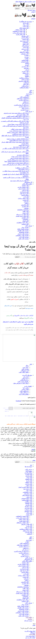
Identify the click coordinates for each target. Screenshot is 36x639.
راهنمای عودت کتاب (23, 381)
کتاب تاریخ (26, 23)
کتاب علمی (25, 211)
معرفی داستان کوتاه (23, 229)
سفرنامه (26, 68)
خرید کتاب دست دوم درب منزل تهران (18, 163)
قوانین (27, 95)
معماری (26, 55)
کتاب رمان (26, 24)
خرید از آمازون (25, 110)
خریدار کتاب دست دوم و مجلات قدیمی (18, 159)
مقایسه (30, 619)
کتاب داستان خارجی (23, 187)
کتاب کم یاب (25, 66)
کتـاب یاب (26, 376)
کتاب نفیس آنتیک (24, 28)
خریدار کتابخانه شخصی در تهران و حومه (18, 138)
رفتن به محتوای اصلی (21, 1)
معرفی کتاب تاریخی (23, 233)
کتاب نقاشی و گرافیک (23, 522)
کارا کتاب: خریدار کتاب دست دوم (19, 180)
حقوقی (27, 74)
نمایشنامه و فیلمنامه (23, 209)
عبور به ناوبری (31, 1)
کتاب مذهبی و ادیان (23, 198)
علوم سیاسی (25, 60)
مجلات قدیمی (25, 37)
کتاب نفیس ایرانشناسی (18, 31)
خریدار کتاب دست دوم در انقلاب (20, 129)
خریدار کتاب (25, 378)
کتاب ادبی (26, 196)
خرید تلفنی (26, 101)
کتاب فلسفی (25, 217)
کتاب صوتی (25, 213)
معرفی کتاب (25, 369)
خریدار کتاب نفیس (24, 145)
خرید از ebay (25, 108)
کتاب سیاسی (25, 224)
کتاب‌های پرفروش (24, 81)
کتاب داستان (25, 185)
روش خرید (26, 367)
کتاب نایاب (26, 26)
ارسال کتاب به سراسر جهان (21, 383)
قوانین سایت (25, 389)
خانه (31, 364)
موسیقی (26, 208)
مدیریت (26, 57)
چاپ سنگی (25, 73)
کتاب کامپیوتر (25, 205)
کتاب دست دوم (24, 41)
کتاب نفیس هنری (20, 34)
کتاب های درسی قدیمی (22, 216)
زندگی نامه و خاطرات (23, 222)
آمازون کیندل (25, 79)
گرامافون (26, 82)
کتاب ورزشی (25, 49)
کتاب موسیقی (25, 53)
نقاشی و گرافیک (24, 52)
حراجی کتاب (25, 86)
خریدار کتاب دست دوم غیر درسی (19, 158)
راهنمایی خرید (28, 386)
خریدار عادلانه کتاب (23, 169)
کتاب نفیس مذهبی (20, 29)
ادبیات (27, 70)
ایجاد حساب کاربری (30, 631)
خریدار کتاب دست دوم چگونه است (19, 140)
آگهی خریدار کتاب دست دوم (21, 147)
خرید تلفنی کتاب (24, 391)
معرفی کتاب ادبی (24, 237)
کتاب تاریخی (25, 190)
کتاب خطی (26, 44)
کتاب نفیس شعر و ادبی (19, 32)
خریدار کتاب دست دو (23, 155)
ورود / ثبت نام (28, 620)
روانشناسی (25, 42)
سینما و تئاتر (25, 45)
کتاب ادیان (26, 47)
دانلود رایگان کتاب (24, 372)
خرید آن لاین (25, 103)
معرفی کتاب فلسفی (23, 230)
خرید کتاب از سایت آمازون (21, 105)
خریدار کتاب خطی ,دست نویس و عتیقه (18, 132)
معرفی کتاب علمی (23, 238)
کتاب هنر (26, 50)
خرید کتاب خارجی (24, 100)
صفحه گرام (30, 275)
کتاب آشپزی (25, 206)
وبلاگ (27, 365)
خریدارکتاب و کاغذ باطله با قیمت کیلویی (18, 116)
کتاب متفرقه (25, 36)
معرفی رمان (25, 227)
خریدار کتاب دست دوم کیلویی (20, 134)
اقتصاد (27, 63)
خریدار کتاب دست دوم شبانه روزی (19, 130)
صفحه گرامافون (24, 87)
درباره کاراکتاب (24, 380)
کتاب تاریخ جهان (24, 193)
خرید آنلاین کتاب (24, 392)
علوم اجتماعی (25, 61)
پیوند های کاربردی (27, 375)
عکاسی (26, 58)
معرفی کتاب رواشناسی (22, 235)
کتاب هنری (26, 200)
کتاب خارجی (25, 71)
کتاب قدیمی (25, 39)
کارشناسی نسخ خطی (23, 98)
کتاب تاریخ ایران (24, 192)
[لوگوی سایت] (30, 6)
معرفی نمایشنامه (24, 232)
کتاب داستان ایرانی (23, 188)
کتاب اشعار (25, 221)
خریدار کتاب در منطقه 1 (22, 167)
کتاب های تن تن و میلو (22, 214)
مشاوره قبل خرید (24, 394)
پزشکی (27, 203)
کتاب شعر (26, 84)
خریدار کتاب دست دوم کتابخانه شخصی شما (17, 161)
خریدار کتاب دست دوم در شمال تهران (18, 124)
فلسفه (27, 76)
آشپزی (27, 65)
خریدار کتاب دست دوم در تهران (20, 156)
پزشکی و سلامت (24, 78)
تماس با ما (26, 387)
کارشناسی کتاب (24, 97)
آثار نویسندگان (25, 370)
